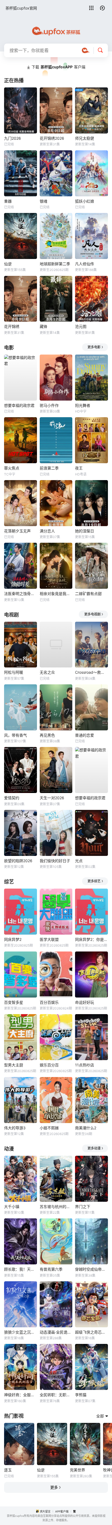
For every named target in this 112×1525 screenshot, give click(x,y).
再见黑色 (47, 735)
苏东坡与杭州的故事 (56, 1206)
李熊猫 (80, 1394)
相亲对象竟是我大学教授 (56, 593)
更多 (54, 1487)
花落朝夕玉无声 (17, 531)
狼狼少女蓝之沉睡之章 (20, 1332)
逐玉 (8, 1470)
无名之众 (47, 672)
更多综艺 (94, 881)
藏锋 (43, 326)
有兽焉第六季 (51, 1269)
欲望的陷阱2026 (18, 860)
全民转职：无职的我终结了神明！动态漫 (56, 1394)
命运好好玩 (84, 1002)
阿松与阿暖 (13, 672)
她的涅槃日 (84, 531)
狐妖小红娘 (84, 201)
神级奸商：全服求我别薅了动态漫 (20, 1394)
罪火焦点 (11, 468)
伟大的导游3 (15, 1128)
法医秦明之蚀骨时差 (20, 593)
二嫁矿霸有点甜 (88, 593)
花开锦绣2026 (52, 138)
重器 (8, 201)
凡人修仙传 (84, 263)
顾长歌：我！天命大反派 (20, 1269)
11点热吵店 (84, 1065)
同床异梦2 (12, 939)
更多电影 (94, 347)
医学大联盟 (49, 939)
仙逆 (8, 263)
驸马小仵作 (49, 405)
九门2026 (12, 138)
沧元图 (80, 326)
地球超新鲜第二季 (55, 263)
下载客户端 (58, 67)
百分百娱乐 (49, 1002)
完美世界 (77, 1470)
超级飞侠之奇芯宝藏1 (91, 1332)
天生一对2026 (52, 797)
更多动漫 (94, 1148)
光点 (79, 860)
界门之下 (82, 1206)
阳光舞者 (82, 405)
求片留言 (45, 1511)
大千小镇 (11, 1206)
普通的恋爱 (84, 735)
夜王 (79, 468)
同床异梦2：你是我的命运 (91, 939)
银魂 (43, 201)
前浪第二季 (49, 468)
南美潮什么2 (85, 1128)
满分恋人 (47, 531)
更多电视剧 (92, 614)
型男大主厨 (13, 1065)
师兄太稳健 (84, 138)
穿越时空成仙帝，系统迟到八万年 (91, 1269)
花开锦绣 (11, 326)
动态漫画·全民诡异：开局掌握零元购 (56, 1332)
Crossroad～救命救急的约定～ (91, 672)
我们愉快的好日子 (55, 860)
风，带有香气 (15, 735)
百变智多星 (13, 1002)
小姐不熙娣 (49, 1128)
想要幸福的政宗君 (19, 405)
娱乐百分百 (49, 1065)
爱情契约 (11, 797)
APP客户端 (62, 1511)
